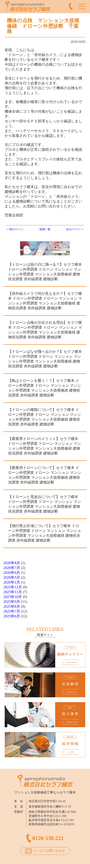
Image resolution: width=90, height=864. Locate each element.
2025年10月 (12, 597)
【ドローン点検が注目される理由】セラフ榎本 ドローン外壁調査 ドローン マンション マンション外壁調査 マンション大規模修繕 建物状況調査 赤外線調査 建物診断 (45, 330)
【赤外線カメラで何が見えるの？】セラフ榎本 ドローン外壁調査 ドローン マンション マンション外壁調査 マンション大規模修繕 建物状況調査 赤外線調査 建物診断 (45, 301)
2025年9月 (11, 602)
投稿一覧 (45, 229)
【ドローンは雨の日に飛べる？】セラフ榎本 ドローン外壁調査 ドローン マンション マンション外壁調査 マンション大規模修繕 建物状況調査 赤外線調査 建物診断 (45, 271)
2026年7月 (11, 568)
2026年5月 (11, 577)
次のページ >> (75, 229)
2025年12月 (12, 587)
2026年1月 (11, 582)
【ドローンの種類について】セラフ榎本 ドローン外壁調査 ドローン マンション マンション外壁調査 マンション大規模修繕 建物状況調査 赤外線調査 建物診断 (44, 417)
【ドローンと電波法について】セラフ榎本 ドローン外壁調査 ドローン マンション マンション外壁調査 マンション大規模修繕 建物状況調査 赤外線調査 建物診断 (44, 504)
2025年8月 (11, 606)
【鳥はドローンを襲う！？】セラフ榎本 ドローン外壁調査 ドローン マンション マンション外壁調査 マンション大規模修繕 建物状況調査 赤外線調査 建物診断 (44, 388)
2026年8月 (11, 563)
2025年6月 (11, 616)
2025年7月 (11, 611)
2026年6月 (11, 573)
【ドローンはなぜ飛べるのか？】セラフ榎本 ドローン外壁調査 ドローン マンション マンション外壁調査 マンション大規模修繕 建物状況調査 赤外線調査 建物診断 (45, 359)
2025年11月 (12, 592)
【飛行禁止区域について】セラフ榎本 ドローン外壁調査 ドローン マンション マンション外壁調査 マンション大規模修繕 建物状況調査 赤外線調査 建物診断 (44, 533)
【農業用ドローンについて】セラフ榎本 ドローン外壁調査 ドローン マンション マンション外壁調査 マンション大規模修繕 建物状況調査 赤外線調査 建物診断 (44, 475)
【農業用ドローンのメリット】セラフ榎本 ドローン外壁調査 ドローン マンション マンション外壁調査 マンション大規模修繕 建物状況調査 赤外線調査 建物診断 (44, 446)
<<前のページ (14, 229)
